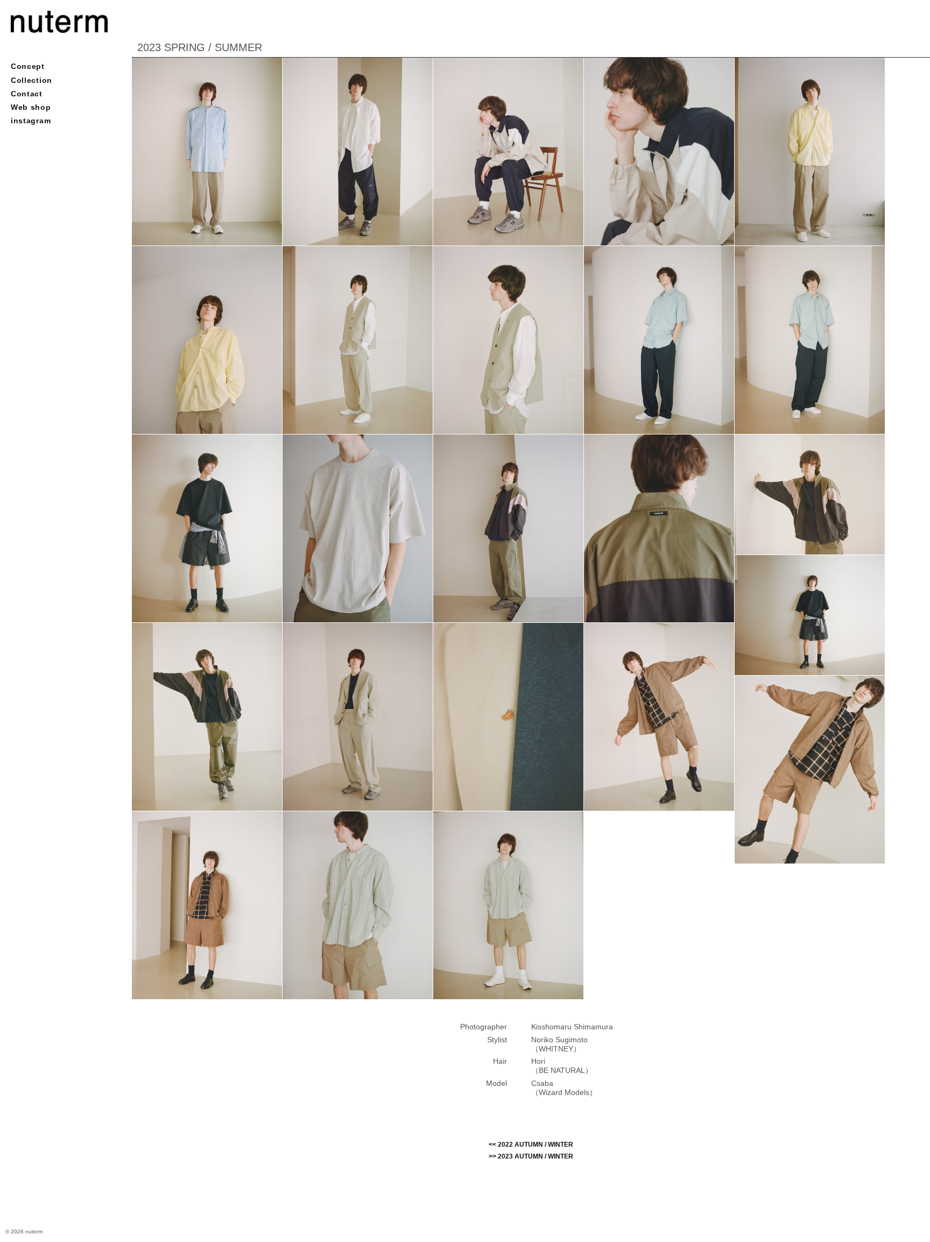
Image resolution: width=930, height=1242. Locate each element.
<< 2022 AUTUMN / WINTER (531, 1144)
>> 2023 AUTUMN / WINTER (531, 1156)
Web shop (31, 107)
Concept (28, 66)
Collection (31, 80)
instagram (31, 120)
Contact (27, 93)
